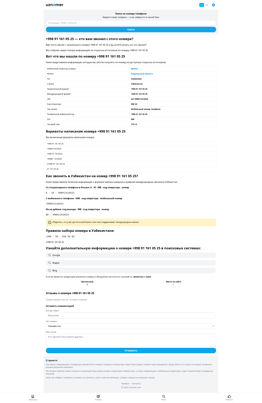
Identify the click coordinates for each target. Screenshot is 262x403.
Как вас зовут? (52, 310)
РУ (201, 5)
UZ (207, 5)
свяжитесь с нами (142, 276)
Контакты (136, 383)
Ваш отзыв (51, 332)
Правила (125, 383)
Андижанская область (142, 73)
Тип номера (51, 321)
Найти (131, 29)
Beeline (134, 68)
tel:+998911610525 (139, 99)
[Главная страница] (54, 5)
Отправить (131, 350)
